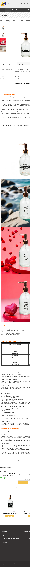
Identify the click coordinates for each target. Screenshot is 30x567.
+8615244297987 (13, 473)
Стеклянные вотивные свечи (11, 538)
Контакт (9, 516)
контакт (23, 482)
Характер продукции (23, 64)
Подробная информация (8, 64)
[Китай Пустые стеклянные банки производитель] (3, 4)
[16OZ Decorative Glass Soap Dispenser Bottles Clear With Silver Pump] (3, 27)
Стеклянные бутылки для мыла (10, 460)
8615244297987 (10, 475)
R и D (26, 541)
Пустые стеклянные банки (10, 536)
